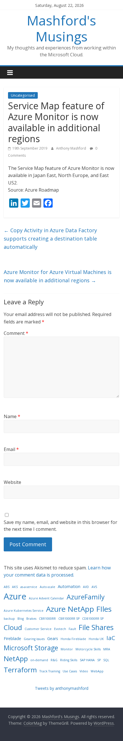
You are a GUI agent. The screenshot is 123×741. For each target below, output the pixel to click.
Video (84, 671)
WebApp (97, 671)
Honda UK (96, 639)
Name (12, 416)
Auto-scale (47, 587)
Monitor (67, 649)
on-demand (39, 660)
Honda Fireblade (73, 639)
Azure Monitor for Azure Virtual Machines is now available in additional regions (58, 276)
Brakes (31, 619)
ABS (6, 587)
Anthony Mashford (71, 148)
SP (99, 660)
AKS (15, 587)
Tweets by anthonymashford (61, 688)
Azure (15, 596)
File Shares (96, 627)
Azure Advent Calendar (46, 598)
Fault (72, 629)
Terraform (20, 669)
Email (11, 449)
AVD (86, 587)
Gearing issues (34, 639)
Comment (16, 333)
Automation (69, 586)
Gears (52, 638)
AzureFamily (86, 596)
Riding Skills (68, 660)
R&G (54, 660)
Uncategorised (23, 95)
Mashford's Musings (61, 28)
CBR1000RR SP (69, 619)
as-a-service (28, 587)
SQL (106, 660)
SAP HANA (87, 660)
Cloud (13, 627)
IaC (110, 638)
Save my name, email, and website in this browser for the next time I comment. (60, 525)
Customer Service (38, 629)
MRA (106, 649)
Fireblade (12, 638)
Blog (20, 619)
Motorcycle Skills (88, 649)
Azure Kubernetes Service (23, 611)
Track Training (49, 671)
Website (12, 482)
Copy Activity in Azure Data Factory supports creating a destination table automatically (50, 238)
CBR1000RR (47, 619)
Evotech (60, 629)
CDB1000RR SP (93, 619)
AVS (94, 587)
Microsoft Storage (31, 647)
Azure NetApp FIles (79, 609)
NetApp (16, 658)
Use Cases (70, 671)
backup (9, 619)
